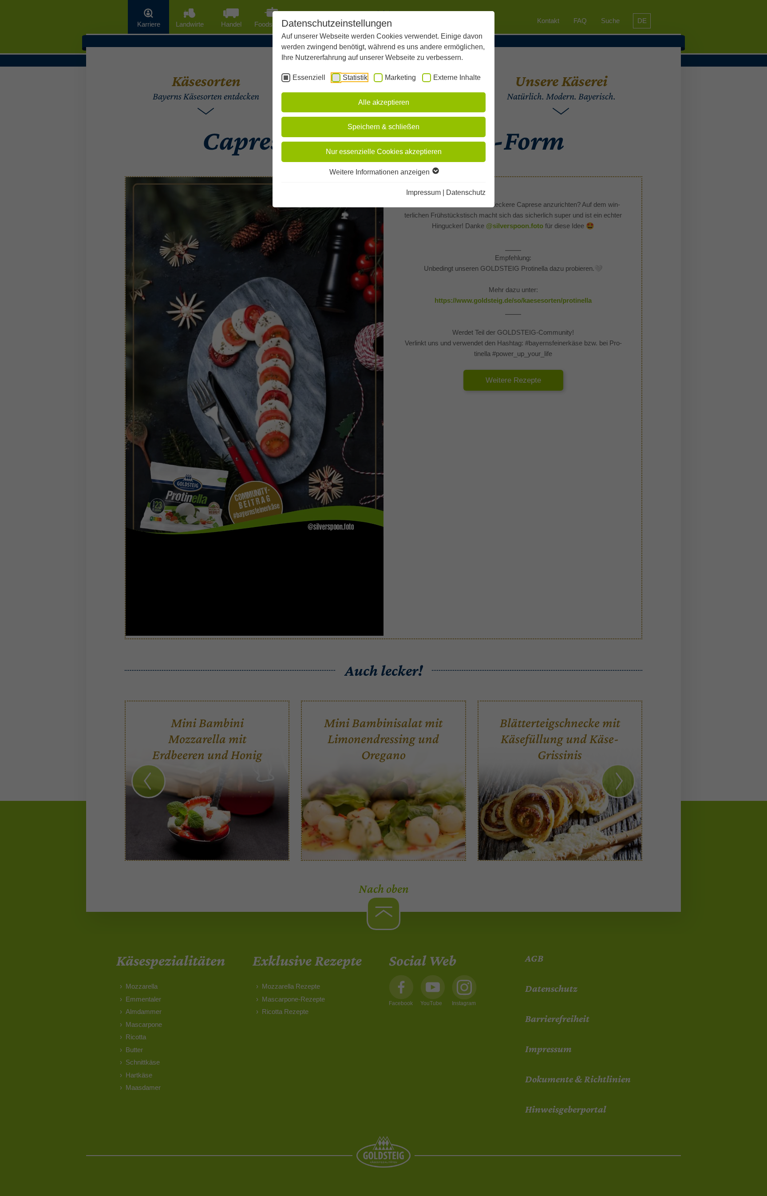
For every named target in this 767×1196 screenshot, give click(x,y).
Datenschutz (466, 192)
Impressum (423, 192)
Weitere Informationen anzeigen (380, 172)
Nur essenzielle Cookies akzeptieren (384, 151)
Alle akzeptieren (383, 102)
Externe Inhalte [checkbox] (457, 77)
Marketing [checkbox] (400, 77)
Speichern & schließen (383, 127)
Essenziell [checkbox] (309, 77)
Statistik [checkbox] (355, 77)
